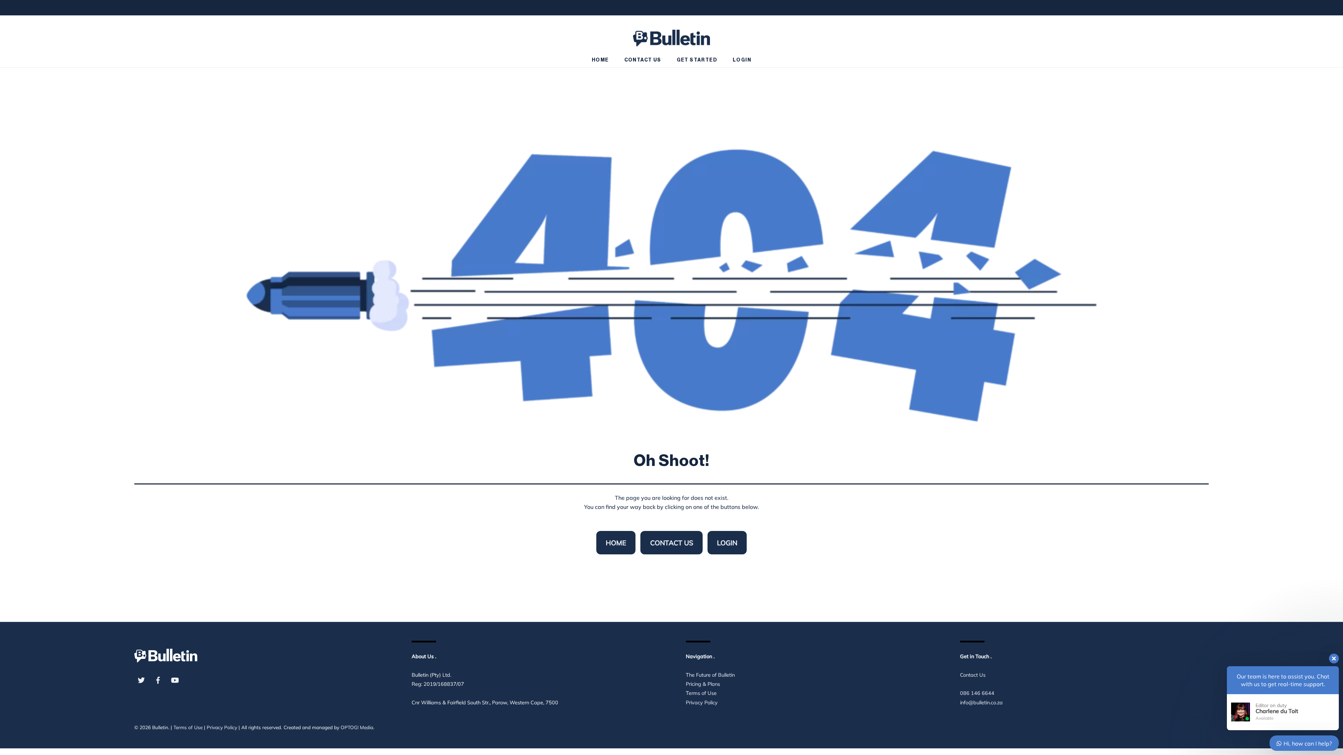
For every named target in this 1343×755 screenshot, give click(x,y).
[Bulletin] (671, 34)
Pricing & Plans (703, 684)
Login (742, 60)
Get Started (697, 60)
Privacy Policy (702, 702)
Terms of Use (701, 693)
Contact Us (642, 60)
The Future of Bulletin (710, 675)
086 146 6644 (977, 693)
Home (600, 60)
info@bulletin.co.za (981, 702)
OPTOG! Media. (357, 727)
